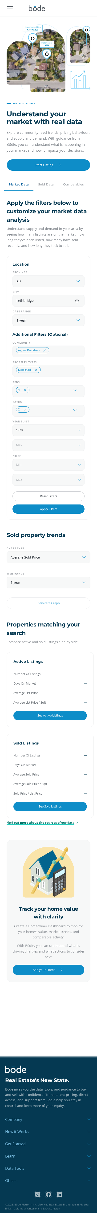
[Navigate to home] (37, 8)
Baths (17, 401)
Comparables (73, 184)
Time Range (15, 573)
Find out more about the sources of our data (40, 822)
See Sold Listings (50, 806)
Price (16, 455)
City (15, 291)
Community (21, 342)
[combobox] (44, 281)
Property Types (24, 362)
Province (19, 272)
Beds (16, 382)
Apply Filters (48, 509)
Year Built (20, 421)
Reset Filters (48, 496)
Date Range (21, 311)
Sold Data (46, 184)
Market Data (19, 184)
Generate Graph (48, 603)
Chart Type (15, 548)
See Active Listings (50, 715)
